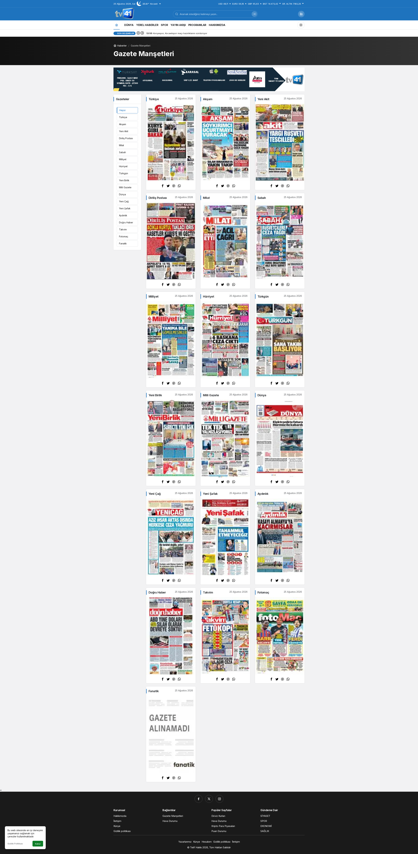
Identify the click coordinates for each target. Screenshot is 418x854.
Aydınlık (123, 215)
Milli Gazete (125, 187)
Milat (121, 145)
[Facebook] (198, 799)
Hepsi (122, 110)
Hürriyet (123, 166)
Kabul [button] (37, 844)
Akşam (122, 124)
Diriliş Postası (126, 138)
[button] (301, 14)
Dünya (122, 194)
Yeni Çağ (124, 201)
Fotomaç (123, 236)
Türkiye (123, 117)
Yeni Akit (123, 131)
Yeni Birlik (124, 180)
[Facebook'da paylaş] (162, 185)
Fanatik (123, 243)
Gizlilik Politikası (15, 843)
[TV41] (123, 13)
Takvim (123, 229)
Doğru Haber (126, 222)
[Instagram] (219, 799)
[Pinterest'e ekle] (173, 185)
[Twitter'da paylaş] (168, 185)
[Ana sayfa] (116, 25)
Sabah (122, 152)
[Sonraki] (142, 33)
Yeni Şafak (124, 208)
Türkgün (123, 173)
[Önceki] (138, 33)
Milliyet (122, 159)
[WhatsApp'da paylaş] (179, 185)
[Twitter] (209, 799)
